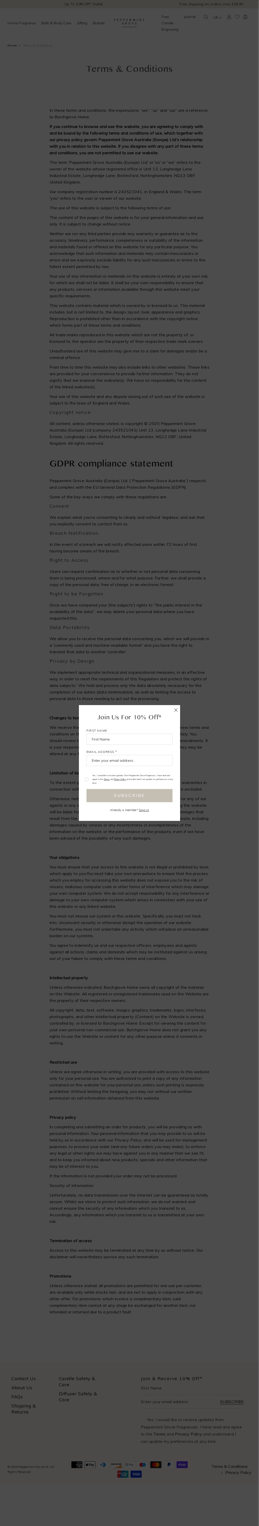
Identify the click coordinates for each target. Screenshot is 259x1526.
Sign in (144, 810)
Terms (107, 779)
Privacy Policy (120, 779)
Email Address (102, 752)
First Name (97, 730)
